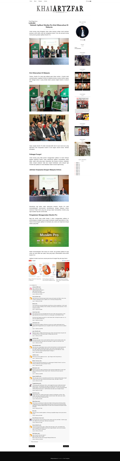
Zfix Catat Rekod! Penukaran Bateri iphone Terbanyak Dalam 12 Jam (62, 280)
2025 (77, 164)
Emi (33, 410)
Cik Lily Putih (35, 296)
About (35, 1)
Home (31, 1)
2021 (77, 170)
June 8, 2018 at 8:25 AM (37, 398)
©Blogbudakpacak (54, 458)
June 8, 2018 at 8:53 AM (37, 415)
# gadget (33, 260)
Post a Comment (34, 441)
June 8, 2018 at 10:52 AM (37, 430)
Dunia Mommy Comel (37, 417)
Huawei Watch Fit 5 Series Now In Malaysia (35, 279)
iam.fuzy (34, 338)
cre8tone (34, 354)
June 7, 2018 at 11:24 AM (37, 320)
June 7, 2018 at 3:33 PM (37, 352)
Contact (45, 1)
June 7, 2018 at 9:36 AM (37, 309)
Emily (33, 303)
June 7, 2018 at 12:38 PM (37, 328)
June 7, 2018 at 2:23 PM (37, 342)
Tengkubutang (35, 383)
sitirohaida (34, 322)
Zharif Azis (34, 392)
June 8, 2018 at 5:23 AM (37, 380)
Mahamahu (34, 367)
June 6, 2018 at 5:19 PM (37, 294)
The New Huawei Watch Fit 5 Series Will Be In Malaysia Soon (49, 279)
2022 (77, 168)
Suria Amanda (35, 345)
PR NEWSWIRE (78, 48)
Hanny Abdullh (35, 425)
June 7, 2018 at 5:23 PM (37, 358)
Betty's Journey (35, 360)
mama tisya (34, 312)
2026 (77, 162)
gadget (53, 29)
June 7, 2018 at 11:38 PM (37, 373)
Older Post (66, 446)
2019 (77, 173)
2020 (77, 171)
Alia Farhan (34, 433)
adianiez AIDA (35, 287)
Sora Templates (66, 458)
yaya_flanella (35, 331)
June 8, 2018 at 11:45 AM (37, 439)
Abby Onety (35, 401)
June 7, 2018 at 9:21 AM (37, 301)
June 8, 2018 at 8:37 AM (37, 408)
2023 (77, 167)
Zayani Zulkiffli (35, 376)
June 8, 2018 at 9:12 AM (37, 422)
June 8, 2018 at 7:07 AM (37, 390)
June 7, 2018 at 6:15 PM (37, 365)
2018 (77, 174)
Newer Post (32, 446)
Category (40, 1)
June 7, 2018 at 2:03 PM (37, 335)
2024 (77, 165)
